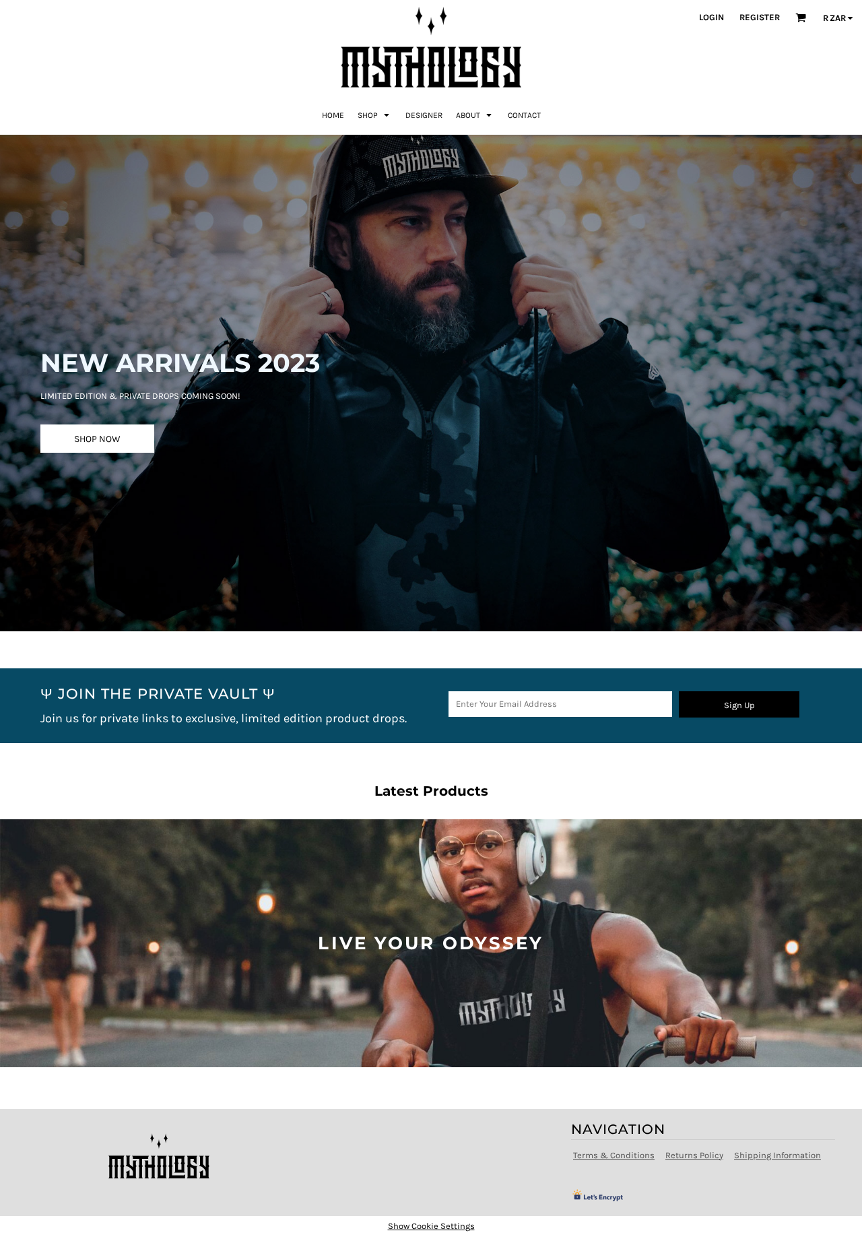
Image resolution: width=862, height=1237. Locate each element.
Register (759, 17)
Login (711, 17)
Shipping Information (777, 1155)
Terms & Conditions (614, 1155)
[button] (375, 114)
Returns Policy (694, 1155)
